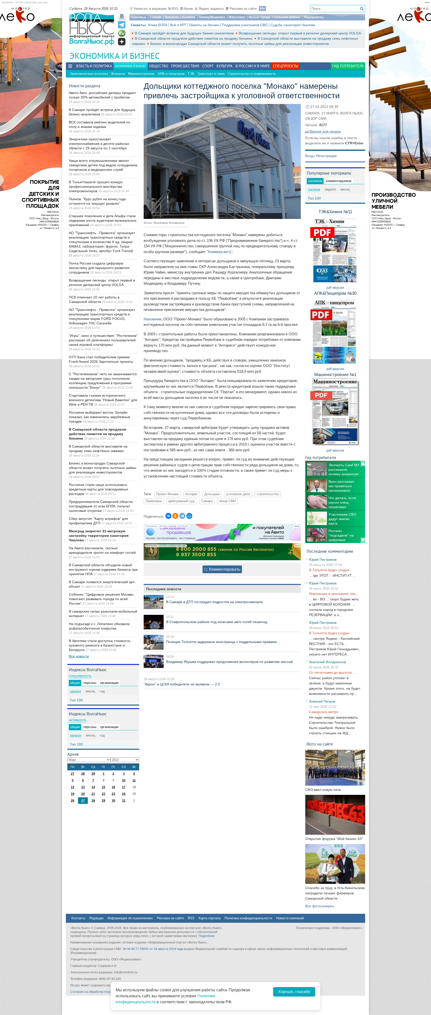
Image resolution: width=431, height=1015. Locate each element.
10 (123, 780)
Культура (224, 66)
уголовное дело (238, 494)
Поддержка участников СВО (245, 25)
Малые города (259, 17)
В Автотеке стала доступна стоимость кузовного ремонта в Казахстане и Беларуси (99, 645)
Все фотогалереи (319, 906)
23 (113, 794)
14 (93, 787)
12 (72, 787)
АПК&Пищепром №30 (335, 293)
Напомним (152, 319)
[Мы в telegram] (121, 24)
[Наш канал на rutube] (121, 33)
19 (72, 794)
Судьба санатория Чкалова (292, 25)
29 (93, 773)
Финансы (118, 74)
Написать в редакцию (150, 8)
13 (83, 787)
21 (93, 794)
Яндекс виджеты (211, 8)
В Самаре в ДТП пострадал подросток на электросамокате (214, 602)
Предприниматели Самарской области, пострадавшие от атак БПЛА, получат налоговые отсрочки (101, 506)
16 (113, 787)
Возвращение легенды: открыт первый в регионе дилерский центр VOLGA (300, 33)
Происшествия (185, 66)
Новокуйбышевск (212, 17)
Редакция (96, 918)
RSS (175, 8)
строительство (268, 494)
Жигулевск (237, 17)
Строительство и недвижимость (252, 74)
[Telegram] (182, 516)
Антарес (191, 494)
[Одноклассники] (175, 516)
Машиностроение (141, 74)
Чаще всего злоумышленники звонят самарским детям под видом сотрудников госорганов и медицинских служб (103, 165)
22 (103, 794)
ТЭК (191, 74)
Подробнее (207, 936)
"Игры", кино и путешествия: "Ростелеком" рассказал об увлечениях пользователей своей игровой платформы (103, 340)
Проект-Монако (167, 494)
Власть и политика (94, 66)
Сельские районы (287, 17)
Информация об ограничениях (130, 918)
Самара (155, 17)
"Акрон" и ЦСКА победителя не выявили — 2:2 (182, 684)
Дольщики (212, 494)
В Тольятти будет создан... (330, 570)
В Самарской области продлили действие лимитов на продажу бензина (194, 38)
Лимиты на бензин (204, 25)
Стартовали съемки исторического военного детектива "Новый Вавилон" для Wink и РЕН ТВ (103, 399)
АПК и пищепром (171, 74)
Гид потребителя (348, 66)
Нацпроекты (314, 17)
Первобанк (154, 501)
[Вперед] (363, 540)
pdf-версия (335, 287)
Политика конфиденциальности (248, 918)
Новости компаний (290, 918)
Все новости (79, 656)
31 (123, 800)
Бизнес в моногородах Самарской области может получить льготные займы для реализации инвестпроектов (239, 44)
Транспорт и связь (211, 74)
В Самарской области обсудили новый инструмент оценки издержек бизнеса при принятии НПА (103, 569)
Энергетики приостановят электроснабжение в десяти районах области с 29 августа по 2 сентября (99, 143)
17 (123, 787)
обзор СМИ (227, 501)
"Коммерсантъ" (219, 252)
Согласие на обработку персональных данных (103, 992)
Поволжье (138, 17)
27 (72, 773)
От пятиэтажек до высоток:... (332, 672)
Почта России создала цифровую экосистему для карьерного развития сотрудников (99, 267)
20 (83, 794)
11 (134, 780)
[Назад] (363, 463)
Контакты (78, 918)
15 (103, 787)
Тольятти (171, 17)
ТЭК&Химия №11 (335, 211)
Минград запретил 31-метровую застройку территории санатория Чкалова (98, 535)
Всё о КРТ (178, 25)
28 (83, 773)
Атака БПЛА (157, 25)
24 (123, 794)
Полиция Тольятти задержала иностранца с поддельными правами (221, 642)
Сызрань (188, 17)
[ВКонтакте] (168, 516)
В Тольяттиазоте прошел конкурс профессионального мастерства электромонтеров (96, 186)
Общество (158, 66)
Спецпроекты (285, 66)
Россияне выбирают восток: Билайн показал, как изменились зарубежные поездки (99, 416)
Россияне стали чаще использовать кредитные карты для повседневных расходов (98, 489)
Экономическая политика (89, 74)
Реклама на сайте (243, 8)
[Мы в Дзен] (121, 41)
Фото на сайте (320, 743)
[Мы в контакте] (121, 16)
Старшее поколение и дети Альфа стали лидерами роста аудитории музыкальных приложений (102, 220)
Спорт (208, 66)
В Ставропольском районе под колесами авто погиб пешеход (216, 622)
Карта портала (209, 918)
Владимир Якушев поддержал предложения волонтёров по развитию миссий (229, 662)
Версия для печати (325, 131)
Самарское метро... (325, 712)
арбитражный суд (181, 501)
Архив (188, 8)
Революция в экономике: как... (333, 594)
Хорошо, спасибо (294, 992)
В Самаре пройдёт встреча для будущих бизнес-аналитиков (185, 33)
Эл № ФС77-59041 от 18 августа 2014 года (152, 949)
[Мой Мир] (189, 516)
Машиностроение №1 (335, 374)
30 (113, 800)
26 (72, 800)
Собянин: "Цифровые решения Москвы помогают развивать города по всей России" (101, 598)
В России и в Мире (252, 66)
